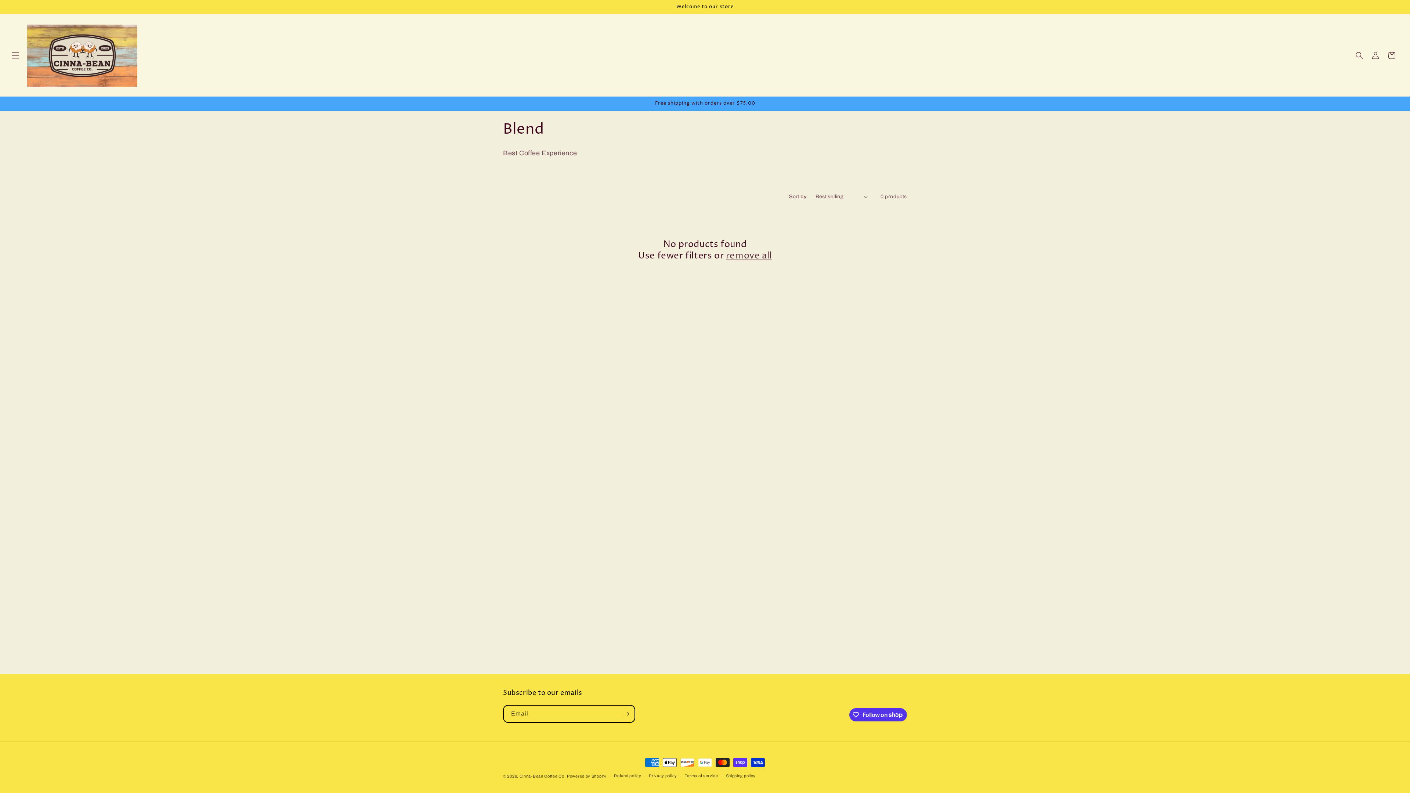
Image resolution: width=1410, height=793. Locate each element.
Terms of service (701, 776)
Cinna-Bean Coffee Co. (543, 776)
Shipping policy (741, 776)
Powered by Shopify (587, 776)
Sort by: (798, 196)
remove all (749, 256)
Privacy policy (663, 776)
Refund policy (627, 776)
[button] (15, 55)
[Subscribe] (626, 714)
